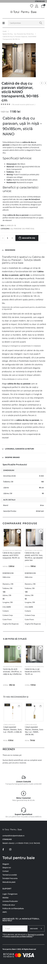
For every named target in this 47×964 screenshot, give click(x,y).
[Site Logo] (23, 12)
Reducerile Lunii (30, 550)
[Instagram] (10, 849)
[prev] (41, 83)
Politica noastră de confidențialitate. (18, 936)
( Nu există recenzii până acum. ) (23, 104)
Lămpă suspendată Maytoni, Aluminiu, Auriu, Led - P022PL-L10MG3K (12, 729)
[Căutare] (41, 23)
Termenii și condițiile (36, 934)
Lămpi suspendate (9, 724)
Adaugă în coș (28, 238)
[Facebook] (3, 849)
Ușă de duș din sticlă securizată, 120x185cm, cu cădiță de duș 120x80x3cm (12, 671)
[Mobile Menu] (3, 23)
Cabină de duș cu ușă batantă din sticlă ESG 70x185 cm (32, 671)
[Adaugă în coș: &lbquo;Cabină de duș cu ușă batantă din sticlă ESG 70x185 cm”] (41, 648)
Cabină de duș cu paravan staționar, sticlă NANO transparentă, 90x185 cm (11, 555)
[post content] (12, 537)
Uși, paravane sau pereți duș (22, 229)
